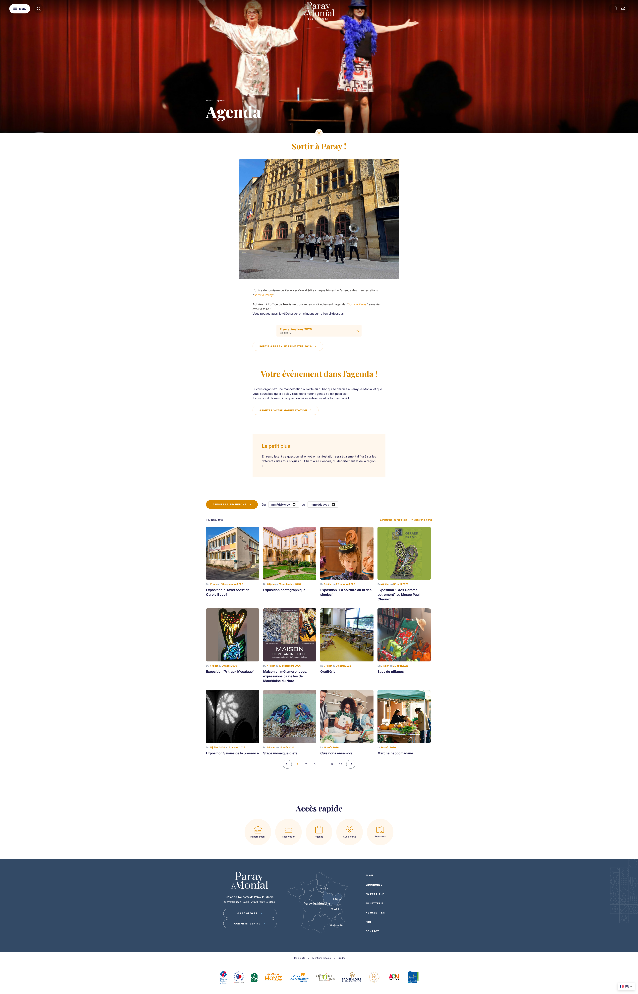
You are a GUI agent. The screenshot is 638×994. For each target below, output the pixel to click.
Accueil (209, 100)
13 (340, 764)
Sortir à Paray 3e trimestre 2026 (285, 346)
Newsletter (375, 912)
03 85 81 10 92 (247, 913)
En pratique (375, 894)
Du (264, 504)
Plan (369, 875)
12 (332, 764)
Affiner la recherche (230, 504)
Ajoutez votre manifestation (283, 410)
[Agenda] (615, 8)
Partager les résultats (394, 519)
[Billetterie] (623, 8)
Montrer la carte (423, 519)
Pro (368, 921)
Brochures (374, 884)
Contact (372, 931)
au (303, 504)
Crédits (341, 957)
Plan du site (299, 957)
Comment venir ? (247, 923)
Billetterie (374, 903)
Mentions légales (321, 957)
